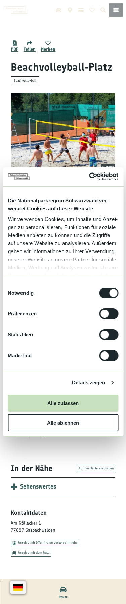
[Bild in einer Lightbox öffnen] (63, 131)
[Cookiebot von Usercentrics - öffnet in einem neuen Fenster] (89, 176)
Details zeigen (88, 382)
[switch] (108, 313)
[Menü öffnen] (116, 10)
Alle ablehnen (63, 423)
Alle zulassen (63, 403)
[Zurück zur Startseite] (16, 10)
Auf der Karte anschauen (96, 468)
